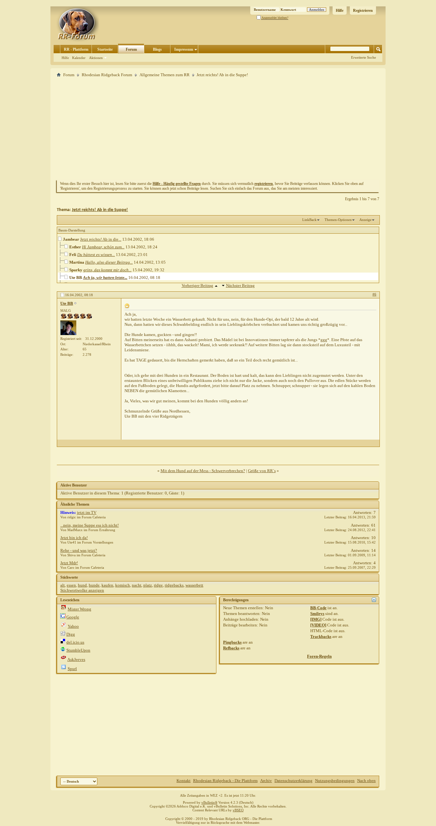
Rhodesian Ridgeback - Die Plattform (225, 780)
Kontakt (184, 780)
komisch (122, 585)
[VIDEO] (318, 625)
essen (71, 585)
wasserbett (194, 585)
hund (82, 585)
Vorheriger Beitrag (197, 285)
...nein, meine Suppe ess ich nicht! (89, 525)
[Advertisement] (218, 128)
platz (147, 585)
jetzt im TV (86, 512)
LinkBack (309, 220)
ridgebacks (174, 585)
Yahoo (73, 626)
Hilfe (339, 10)
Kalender (79, 58)
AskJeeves (76, 659)
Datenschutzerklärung (293, 780)
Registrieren (363, 10)
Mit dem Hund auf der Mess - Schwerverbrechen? (203, 470)
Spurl (72, 668)
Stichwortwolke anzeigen (82, 590)
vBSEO (238, 810)
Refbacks (231, 648)
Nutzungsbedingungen (335, 780)
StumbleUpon (78, 650)
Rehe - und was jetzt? (78, 550)
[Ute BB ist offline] (68, 327)
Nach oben (366, 780)
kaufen (107, 585)
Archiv (266, 780)
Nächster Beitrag (240, 285)
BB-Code (318, 607)
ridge (158, 585)
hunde (94, 585)
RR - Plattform (76, 49)
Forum (131, 49)
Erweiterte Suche (363, 57)
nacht (136, 585)
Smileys (317, 613)
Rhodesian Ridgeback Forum (107, 74)
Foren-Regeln (319, 656)
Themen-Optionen (338, 220)
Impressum (183, 49)
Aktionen (96, 58)
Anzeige (365, 220)
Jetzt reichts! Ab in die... (100, 239)
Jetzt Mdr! (69, 562)
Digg (70, 634)
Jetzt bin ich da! (74, 537)
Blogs (157, 49)
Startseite (105, 49)
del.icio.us (75, 642)
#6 (374, 294)
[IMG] (315, 619)
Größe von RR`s (262, 470)
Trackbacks (320, 636)
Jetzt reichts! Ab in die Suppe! (100, 210)
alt (62, 585)
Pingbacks (232, 642)
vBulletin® (209, 802)
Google (72, 617)
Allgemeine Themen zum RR (164, 74)
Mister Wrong (79, 609)
